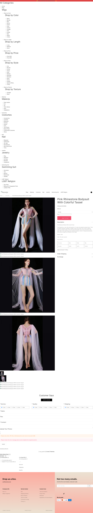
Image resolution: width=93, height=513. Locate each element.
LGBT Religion (5, 179)
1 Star (23, 407)
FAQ (21, 491)
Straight (9, 92)
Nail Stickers (7, 144)
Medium (9, 46)
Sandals (6, 176)
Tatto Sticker (7, 107)
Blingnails (6, 140)
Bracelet (6, 160)
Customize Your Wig (25, 499)
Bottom (5, 173)
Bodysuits (6, 121)
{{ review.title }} (22, 457)
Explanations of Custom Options (46, 497)
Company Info (6, 489)
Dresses (6, 122)
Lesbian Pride (7, 187)
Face (5, 108)
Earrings (6, 159)
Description (60, 222)
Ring (5, 156)
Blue (8, 21)
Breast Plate (7, 128)
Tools (5, 147)
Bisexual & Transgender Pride (11, 186)
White (8, 35)
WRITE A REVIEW (46, 399)
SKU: (63, 206)
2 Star (18, 407)
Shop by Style (7, 60)
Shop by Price (7, 51)
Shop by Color (7, 13)
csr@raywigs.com (7, 481)
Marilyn (8, 73)
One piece (6, 170)
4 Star (8, 407)
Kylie (8, 72)
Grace (8, 70)
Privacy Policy (42, 493)
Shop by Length (7, 39)
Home (3, 6)
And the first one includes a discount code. (67, 481)
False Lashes (7, 102)
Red (8, 33)
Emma (8, 69)
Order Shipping (61, 254)
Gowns (5, 124)
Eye (5, 104)
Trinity (8, 84)
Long (8, 45)
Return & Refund (24, 495)
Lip (4, 105)
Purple (8, 32)
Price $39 (9, 58)
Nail (3, 134)
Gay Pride (6, 184)
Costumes (4, 112)
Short (8, 48)
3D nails (6, 143)
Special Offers (10, 83)
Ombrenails (6, 141)
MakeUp (4, 97)
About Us (4, 491)
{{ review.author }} (4, 457)
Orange (8, 29)
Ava (8, 66)
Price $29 (9, 56)
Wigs (3, 7)
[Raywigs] (4, 192)
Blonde (8, 20)
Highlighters (7, 110)
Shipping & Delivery (24, 493)
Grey (8, 26)
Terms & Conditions (43, 491)
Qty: (58, 214)
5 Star (4, 407)
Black (8, 18)
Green (8, 24)
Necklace (6, 157)
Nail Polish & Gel (8, 146)
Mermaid (9, 75)
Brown (8, 23)
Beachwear (6, 174)
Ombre (8, 27)
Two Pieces (6, 127)
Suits (5, 125)
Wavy (8, 94)
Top (5, 171)
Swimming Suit (5, 165)
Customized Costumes (9, 130)
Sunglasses (6, 162)
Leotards (6, 119)
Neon (8, 78)
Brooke (8, 67)
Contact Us (23, 501)
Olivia (8, 79)
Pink (8, 30)
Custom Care (43, 489)
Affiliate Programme (6, 493)
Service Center (24, 489)
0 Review (59, 206)
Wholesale (42, 495)
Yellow (8, 37)
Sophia (8, 81)
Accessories (7, 118)
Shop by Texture (8, 87)
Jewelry (4, 150)
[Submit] (89, 486)
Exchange (60, 257)
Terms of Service (6, 510)
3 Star (13, 407)
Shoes (5, 132)
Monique (9, 76)
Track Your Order (24, 497)
